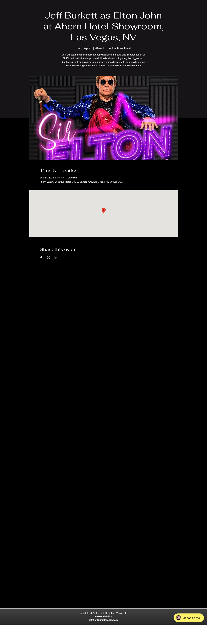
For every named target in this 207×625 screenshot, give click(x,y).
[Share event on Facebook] (41, 257)
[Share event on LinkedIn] (56, 257)
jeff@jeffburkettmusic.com (103, 619)
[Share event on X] (48, 257)
